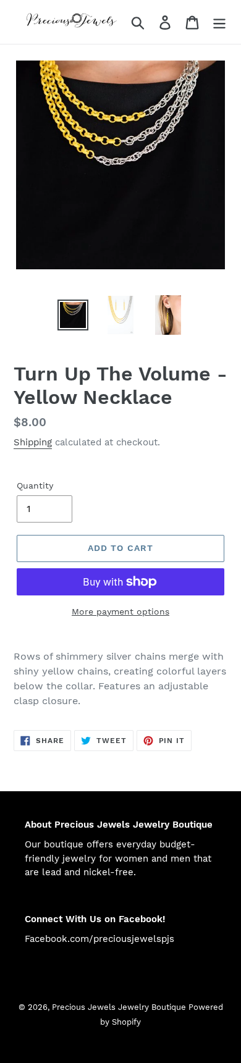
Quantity (35, 485)
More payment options (120, 611)
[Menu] (219, 22)
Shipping (33, 442)
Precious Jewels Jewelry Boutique (120, 1007)
